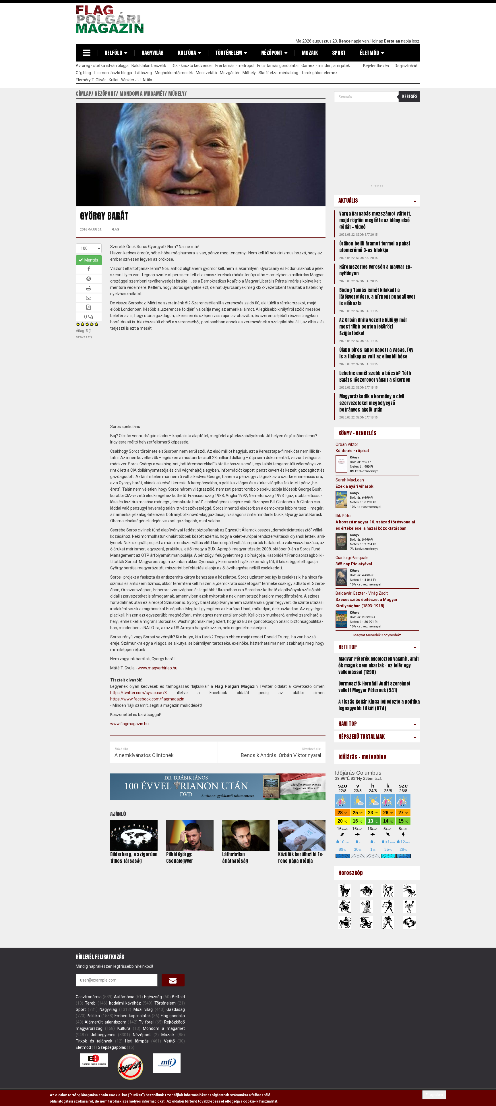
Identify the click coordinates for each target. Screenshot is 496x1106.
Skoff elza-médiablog (278, 72)
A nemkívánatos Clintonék (144, 755)
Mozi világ (143, 1009)
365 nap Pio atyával (354, 564)
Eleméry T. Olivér (91, 80)
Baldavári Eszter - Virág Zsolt (362, 593)
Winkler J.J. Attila (136, 80)
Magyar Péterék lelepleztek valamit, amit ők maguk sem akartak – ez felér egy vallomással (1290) (378, 665)
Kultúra (187, 53)
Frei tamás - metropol (234, 65)
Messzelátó (206, 72)
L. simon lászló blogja (113, 72)
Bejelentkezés (376, 66)
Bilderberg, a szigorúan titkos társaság (134, 857)
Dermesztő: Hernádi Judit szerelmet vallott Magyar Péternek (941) (374, 687)
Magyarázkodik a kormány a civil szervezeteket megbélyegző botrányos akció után (371, 403)
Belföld (113, 53)
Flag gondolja (173, 1015)
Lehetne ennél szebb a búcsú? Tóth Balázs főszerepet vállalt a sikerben (375, 376)
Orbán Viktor (347, 444)
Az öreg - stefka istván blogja (102, 65)
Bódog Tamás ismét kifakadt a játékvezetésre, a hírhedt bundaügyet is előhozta (377, 297)
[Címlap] (112, 19)
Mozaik (310, 53)
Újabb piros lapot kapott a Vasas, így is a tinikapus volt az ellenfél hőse (376, 353)
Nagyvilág (153, 53)
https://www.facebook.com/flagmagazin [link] (147, 699)
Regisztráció (406, 66)
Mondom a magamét (164, 1028)
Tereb (90, 1003)
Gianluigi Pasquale (352, 557)
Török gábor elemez (319, 72)
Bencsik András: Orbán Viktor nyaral (281, 755)
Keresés (409, 96)
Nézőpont (271, 53)
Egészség (153, 996)
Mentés (91, 260)
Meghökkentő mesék (174, 72)
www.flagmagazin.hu (129, 723)
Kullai (113, 80)
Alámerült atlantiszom (105, 1022)
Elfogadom (434, 1095)
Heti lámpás (137, 1041)
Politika (93, 1015)
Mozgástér (230, 72)
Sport (339, 53)
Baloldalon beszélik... (150, 65)
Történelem (228, 53)
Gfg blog (83, 72)
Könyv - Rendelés (357, 433)
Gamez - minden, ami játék (325, 65)
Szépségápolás (112, 1047)
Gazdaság (175, 1009)
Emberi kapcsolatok (132, 1015)
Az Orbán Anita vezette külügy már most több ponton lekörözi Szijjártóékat (373, 326)
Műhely (249, 72)
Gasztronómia (89, 996)
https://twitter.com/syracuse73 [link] (138, 692)
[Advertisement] (315, 19)
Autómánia (124, 996)
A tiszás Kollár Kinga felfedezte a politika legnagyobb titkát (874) (379, 705)
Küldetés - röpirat (352, 450)
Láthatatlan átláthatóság (235, 857)
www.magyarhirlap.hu (157, 668)
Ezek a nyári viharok (354, 486)
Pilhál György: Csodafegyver (179, 857)
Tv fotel (146, 1022)
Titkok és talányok (94, 1041)
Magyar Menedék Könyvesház (377, 635)
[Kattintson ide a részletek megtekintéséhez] (341, 464)
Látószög (143, 72)
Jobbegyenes (103, 1034)
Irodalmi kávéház (125, 1003)
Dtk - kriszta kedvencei (192, 65)
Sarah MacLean (350, 480)
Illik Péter (344, 515)
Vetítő (169, 1041)
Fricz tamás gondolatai (278, 65)
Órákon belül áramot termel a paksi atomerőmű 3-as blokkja (374, 247)
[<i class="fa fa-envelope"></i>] (173, 980)
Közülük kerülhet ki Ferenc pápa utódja (300, 857)
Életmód (369, 53)
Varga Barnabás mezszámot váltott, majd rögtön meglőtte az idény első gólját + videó (375, 220)
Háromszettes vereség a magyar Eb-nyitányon (375, 270)
